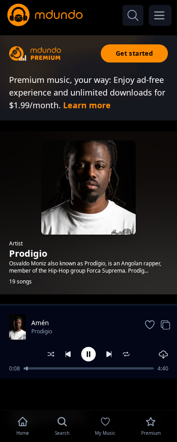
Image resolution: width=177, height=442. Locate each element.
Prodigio (41, 331)
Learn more (87, 105)
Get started (134, 53)
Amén (40, 322)
